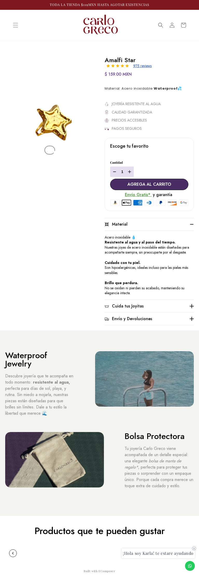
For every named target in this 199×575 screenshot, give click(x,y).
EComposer (106, 571)
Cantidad (116, 162)
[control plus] (130, 172)
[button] (15, 25)
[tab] (54, 152)
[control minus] (114, 172)
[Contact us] (190, 566)
